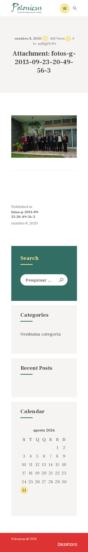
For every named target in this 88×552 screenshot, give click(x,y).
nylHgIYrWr (46, 44)
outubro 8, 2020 (28, 38)
